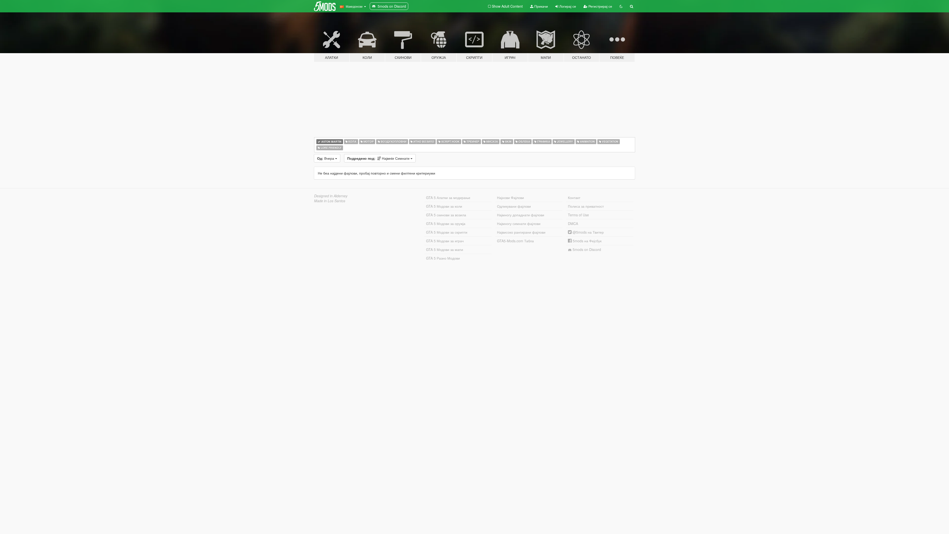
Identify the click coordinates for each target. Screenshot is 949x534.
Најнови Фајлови (510, 197)
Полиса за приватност (586, 206)
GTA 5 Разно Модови (443, 258)
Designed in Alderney (330, 195)
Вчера (326, 158)
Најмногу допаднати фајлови (520, 214)
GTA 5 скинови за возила (446, 214)
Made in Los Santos (329, 200)
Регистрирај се (599, 6)
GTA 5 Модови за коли (444, 206)
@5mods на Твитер (588, 232)
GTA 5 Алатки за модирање (448, 197)
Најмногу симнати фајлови (518, 223)
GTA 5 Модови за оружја (445, 223)
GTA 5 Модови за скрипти (446, 232)
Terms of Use (578, 214)
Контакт (574, 197)
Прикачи (540, 6)
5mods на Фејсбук (587, 240)
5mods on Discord (586, 249)
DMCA (573, 223)
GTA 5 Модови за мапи (444, 249)
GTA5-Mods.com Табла (515, 240)
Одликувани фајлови (514, 206)
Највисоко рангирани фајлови (521, 232)
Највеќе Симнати (378, 158)
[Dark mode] (621, 6)
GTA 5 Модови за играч (445, 240)
